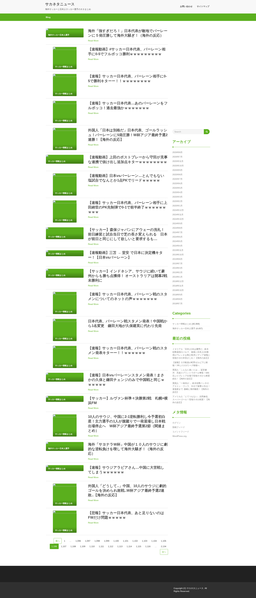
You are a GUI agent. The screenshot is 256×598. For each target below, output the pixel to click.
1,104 (154, 541)
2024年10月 (178, 219)
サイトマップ (203, 6)
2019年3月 (177, 268)
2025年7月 (177, 179)
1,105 (163, 541)
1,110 (92, 546)
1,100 (116, 541)
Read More (93, 40)
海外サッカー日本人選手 (183, 328)
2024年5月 (177, 241)
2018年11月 (177, 286)
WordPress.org (179, 436)
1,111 (101, 546)
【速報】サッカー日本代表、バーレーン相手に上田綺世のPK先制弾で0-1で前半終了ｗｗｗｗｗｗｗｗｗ (127, 207)
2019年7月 (177, 263)
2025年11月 (177, 161)
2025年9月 (177, 170)
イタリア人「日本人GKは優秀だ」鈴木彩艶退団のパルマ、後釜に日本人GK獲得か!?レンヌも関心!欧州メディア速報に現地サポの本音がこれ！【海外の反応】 (191, 353)
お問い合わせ (186, 6)
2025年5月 (177, 188)
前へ (58, 541)
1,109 (82, 546)
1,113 (120, 546)
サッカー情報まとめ (181, 324)
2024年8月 (177, 228)
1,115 (138, 546)
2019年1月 (177, 277)
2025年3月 (177, 197)
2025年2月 (177, 201)
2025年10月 (178, 165)
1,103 (144, 541)
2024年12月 (178, 210)
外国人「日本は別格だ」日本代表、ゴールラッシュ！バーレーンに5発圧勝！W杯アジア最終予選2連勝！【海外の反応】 (128, 134)
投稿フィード (178, 427)
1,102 (135, 541)
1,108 (73, 546)
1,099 (106, 541)
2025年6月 (177, 183)
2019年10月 (178, 254)
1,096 (78, 541)
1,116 (148, 546)
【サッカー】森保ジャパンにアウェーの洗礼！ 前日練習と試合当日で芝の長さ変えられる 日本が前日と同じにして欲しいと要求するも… (128, 234)
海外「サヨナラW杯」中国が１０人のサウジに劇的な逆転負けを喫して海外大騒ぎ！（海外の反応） (128, 449)
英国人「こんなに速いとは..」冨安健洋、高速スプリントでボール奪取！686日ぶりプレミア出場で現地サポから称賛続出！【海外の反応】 (191, 374)
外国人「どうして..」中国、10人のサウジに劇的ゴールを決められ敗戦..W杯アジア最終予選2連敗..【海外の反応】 (127, 490)
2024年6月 (177, 237)
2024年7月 (177, 232)
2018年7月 (177, 303)
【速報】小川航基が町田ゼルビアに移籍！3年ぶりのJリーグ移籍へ (190, 364)
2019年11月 (177, 250)
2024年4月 (177, 246)
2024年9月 (177, 223)
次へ (164, 552)
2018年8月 (177, 299)
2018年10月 (178, 290)
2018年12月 (178, 281)
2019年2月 (177, 272)
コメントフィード (180, 431)
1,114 (129, 546)
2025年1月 (177, 205)
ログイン (176, 423)
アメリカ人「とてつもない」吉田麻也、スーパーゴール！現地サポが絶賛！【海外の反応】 (191, 399)
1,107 (63, 546)
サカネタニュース (60, 4)
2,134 (163, 546)
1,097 (87, 541)
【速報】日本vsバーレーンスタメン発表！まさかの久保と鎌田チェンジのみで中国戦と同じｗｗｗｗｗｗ (126, 379)
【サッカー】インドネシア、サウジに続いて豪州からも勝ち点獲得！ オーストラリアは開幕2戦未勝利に (127, 275)
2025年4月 (177, 192)
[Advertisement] (191, 76)
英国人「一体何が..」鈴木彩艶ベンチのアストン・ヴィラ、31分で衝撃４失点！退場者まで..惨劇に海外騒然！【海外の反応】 (191, 387)
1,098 (97, 541)
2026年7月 (177, 157)
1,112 (110, 546)
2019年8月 (177, 259)
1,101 (125, 541)
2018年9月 (177, 294)
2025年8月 (177, 174)
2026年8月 (177, 152)
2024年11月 (177, 214)
